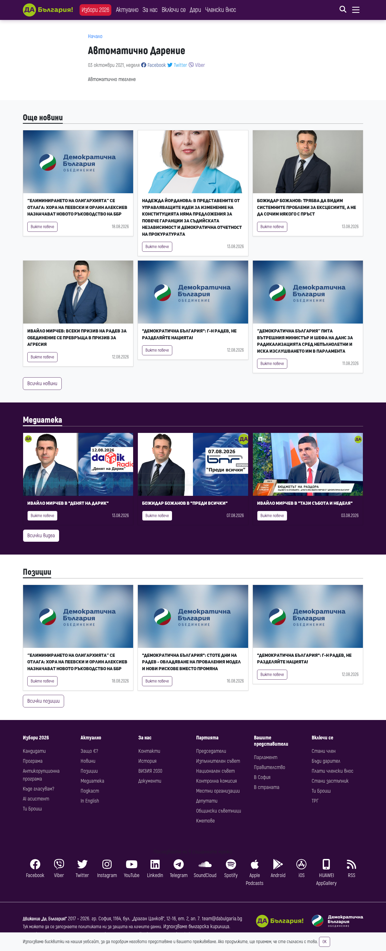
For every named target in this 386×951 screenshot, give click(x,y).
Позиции (37, 572)
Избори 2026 (95, 10)
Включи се (174, 10)
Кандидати (34, 751)
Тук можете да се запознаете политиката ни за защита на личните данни (92, 926)
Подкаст (90, 791)
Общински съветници (218, 811)
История (147, 761)
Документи (149, 781)
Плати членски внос (332, 771)
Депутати (206, 801)
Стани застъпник (330, 781)
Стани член (324, 751)
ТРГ (315, 801)
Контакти (149, 751)
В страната (266, 787)
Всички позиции (43, 701)
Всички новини (42, 383)
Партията (207, 737)
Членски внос (220, 10)
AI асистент (36, 799)
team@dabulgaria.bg (222, 918)
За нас (150, 10)
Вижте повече (42, 226)
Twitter (180, 65)
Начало (95, 36)
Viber (199, 65)
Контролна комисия (216, 781)
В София (262, 777)
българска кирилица (209, 926)
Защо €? (89, 751)
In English (90, 801)
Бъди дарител (326, 761)
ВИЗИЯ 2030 (150, 771)
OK (324, 941)
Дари (195, 10)
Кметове (205, 821)
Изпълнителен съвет (218, 761)
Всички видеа (41, 535)
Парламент (265, 757)
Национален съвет (215, 771)
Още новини (43, 117)
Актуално (127, 10)
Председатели (211, 751)
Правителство (269, 767)
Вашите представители (271, 740)
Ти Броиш (32, 808)
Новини (88, 761)
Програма (33, 761)
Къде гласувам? (38, 789)
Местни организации (218, 791)
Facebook (156, 65)
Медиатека (42, 420)
